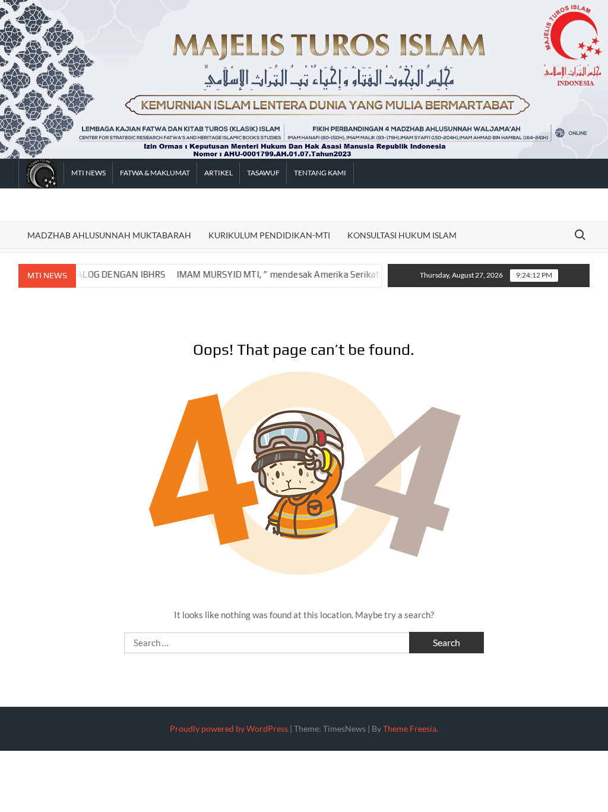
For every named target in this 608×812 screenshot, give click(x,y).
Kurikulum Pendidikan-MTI (269, 235)
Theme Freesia (409, 728)
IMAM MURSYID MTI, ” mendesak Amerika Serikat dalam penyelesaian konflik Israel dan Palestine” (337, 274)
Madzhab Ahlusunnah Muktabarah (109, 235)
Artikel (218, 172)
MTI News (88, 172)
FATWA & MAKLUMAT (155, 172)
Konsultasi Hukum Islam (402, 235)
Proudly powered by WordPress (229, 728)
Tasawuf (263, 172)
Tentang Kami (320, 172)
